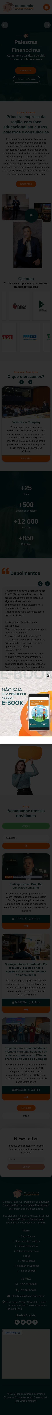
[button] (48, 675)
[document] (26, 707)
